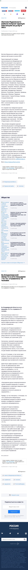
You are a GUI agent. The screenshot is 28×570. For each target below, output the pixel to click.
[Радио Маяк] (23, 11)
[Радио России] (17, 11)
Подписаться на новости (14, 502)
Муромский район (9, 186)
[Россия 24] (10, 11)
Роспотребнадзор (19, 484)
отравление (7, 479)
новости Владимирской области (12, 475)
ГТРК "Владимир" (10, 168)
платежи (21, 186)
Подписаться (14, 511)
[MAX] (17, 13)
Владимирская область (10, 181)
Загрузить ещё (15, 495)
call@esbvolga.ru (20, 159)
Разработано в (13, 543)
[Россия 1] (4, 11)
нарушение (7, 484)
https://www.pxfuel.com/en (12, 162)
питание (17, 479)
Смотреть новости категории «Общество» (12, 262)
